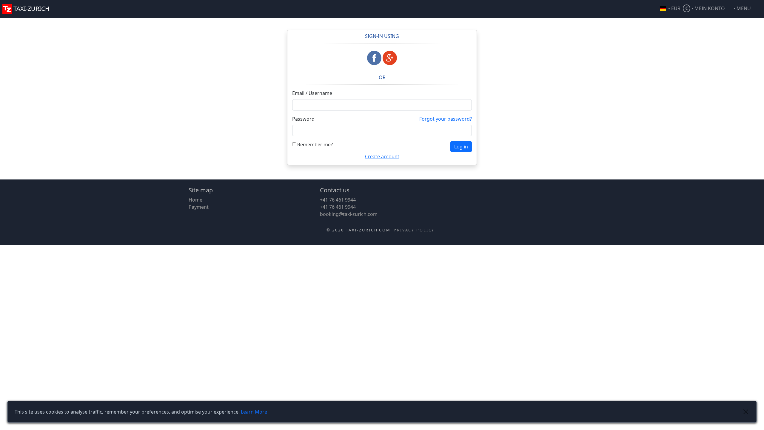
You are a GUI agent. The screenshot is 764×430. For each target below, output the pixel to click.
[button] (748, 9)
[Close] (745, 411)
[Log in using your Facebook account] (374, 58)
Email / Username (312, 93)
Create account (382, 156)
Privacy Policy (414, 230)
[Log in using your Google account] (390, 58)
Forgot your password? (445, 119)
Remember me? (314, 144)
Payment (199, 207)
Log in (461, 146)
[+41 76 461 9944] (2, 19)
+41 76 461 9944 (338, 199)
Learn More (254, 411)
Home (195, 199)
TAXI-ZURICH (31, 8)
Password (303, 119)
